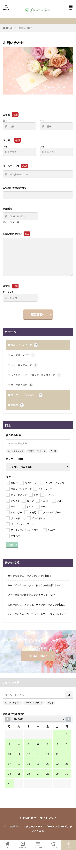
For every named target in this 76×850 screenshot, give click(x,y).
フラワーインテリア (37, 451)
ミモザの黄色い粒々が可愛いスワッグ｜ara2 (31, 595)
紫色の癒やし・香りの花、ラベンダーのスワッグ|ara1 (36, 604)
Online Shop (38, 656)
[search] (69, 695)
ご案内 (16, 405)
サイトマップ (48, 818)
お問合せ (23, 847)
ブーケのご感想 (21, 384)
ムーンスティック (22, 354)
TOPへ (68, 847)
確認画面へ (38, 314)
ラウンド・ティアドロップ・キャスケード (35, 374)
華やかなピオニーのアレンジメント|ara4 (29, 575)
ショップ (53, 847)
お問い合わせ (26, 27)
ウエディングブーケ (24, 344)
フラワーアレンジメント (26, 395)
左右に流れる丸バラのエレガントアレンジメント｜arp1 (37, 614)
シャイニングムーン (23, 364)
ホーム (8, 847)
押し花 (53, 451)
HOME (9, 27)
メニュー (38, 847)
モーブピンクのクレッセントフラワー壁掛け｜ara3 (35, 585)
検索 (11, 544)
